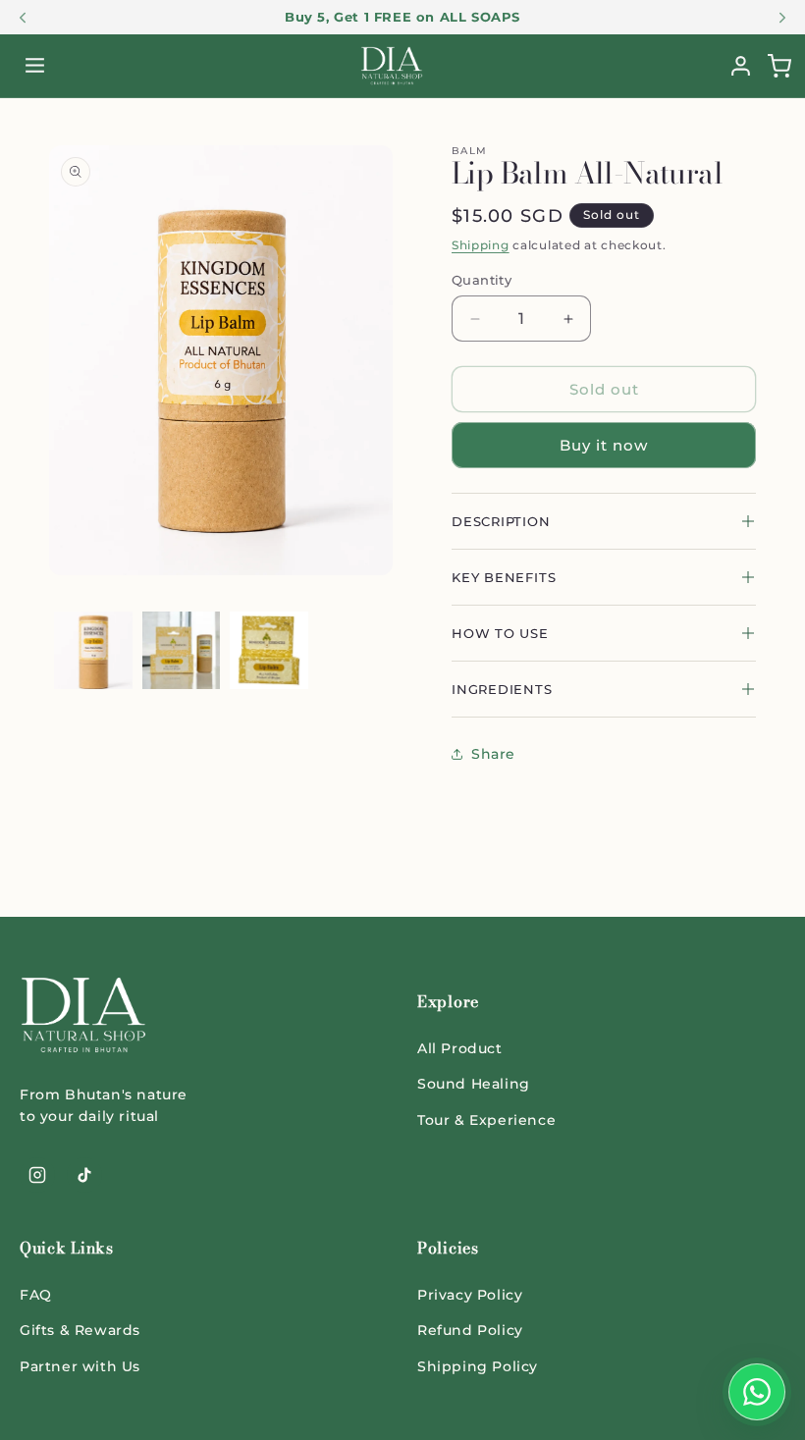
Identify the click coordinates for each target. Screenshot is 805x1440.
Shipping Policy (477, 1366)
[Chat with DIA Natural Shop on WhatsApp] (756, 1391)
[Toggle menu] (34, 65)
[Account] (740, 66)
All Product (460, 1048)
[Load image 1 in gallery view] (93, 651)
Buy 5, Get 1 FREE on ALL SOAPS (402, 17)
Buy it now (604, 445)
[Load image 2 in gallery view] (181, 651)
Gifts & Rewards (80, 1330)
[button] (779, 66)
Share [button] (493, 754)
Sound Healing (473, 1084)
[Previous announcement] (22, 17)
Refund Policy (470, 1330)
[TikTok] (84, 1175)
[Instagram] (37, 1175)
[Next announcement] (782, 17)
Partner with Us (80, 1366)
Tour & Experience (486, 1120)
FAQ (36, 1295)
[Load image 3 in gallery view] (269, 651)
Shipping (481, 245)
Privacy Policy (469, 1295)
